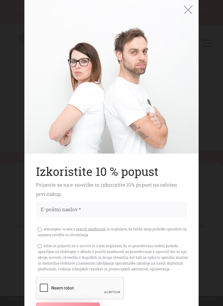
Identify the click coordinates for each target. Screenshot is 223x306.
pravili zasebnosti (91, 229)
